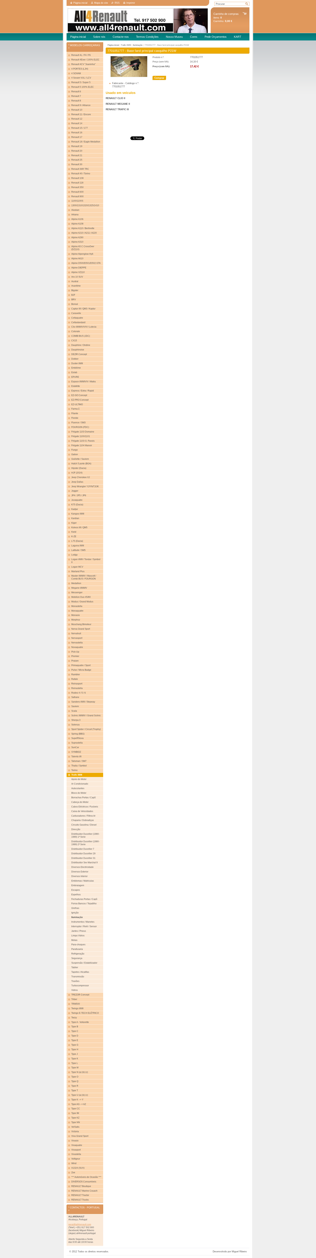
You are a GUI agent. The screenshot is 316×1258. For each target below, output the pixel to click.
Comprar (159, 78)
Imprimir (130, 2)
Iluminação (137, 45)
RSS (117, 2)
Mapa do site (101, 2)
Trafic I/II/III (126, 45)
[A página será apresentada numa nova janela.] (128, 76)
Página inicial (80, 2)
